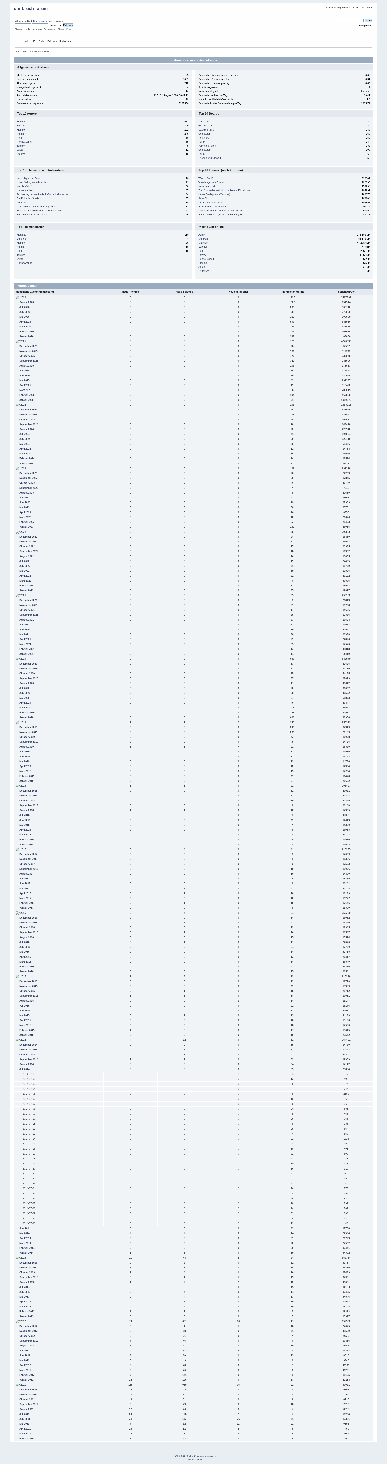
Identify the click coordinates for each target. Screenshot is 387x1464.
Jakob (20, 149)
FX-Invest (203, 271)
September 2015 (28, 995)
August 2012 (26, 1345)
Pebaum (365, 91)
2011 (23, 1384)
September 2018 (28, 805)
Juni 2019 (24, 756)
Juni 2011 (24, 1419)
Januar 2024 (26, 463)
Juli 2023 (24, 497)
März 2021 (25, 644)
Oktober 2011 (27, 1399)
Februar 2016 (27, 966)
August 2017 (26, 873)
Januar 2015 (26, 1035)
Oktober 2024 (27, 419)
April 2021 (25, 639)
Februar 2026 (27, 331)
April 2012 (25, 1365)
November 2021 (28, 605)
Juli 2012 (24, 1350)
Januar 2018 (26, 844)
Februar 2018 (27, 839)
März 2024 (25, 453)
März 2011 (25, 1433)
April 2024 (25, 448)
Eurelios (21, 125)
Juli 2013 (24, 1287)
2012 (23, 1321)
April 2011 (25, 1428)
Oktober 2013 (27, 1272)
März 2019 (25, 771)
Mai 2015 (24, 1015)
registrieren (58, 21)
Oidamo (21, 153)
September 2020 (28, 678)
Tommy (21, 145)
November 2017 (28, 859)
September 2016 (28, 932)
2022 (23, 531)
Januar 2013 (26, 1316)
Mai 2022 (24, 570)
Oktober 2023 (27, 482)
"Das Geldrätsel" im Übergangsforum (37, 206)
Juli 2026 (24, 307)
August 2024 (26, 429)
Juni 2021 (24, 629)
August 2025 (26, 365)
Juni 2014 (24, 1228)
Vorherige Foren (207, 145)
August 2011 (26, 1409)
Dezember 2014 (28, 1044)
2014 (23, 1039)
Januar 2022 (26, 590)
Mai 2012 (24, 1360)
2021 (23, 595)
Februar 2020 (27, 712)
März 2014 (25, 1243)
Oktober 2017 (27, 864)
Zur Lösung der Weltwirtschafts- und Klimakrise (42, 194)
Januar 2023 (26, 526)
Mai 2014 (24, 1233)
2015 (23, 976)
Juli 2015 (24, 1005)
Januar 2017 (26, 907)
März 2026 (25, 326)
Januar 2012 (26, 1379)
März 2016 (25, 961)
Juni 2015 (24, 1010)
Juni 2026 (24, 312)
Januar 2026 (26, 336)
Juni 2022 (24, 566)
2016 (23, 913)
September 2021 (28, 614)
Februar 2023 (27, 522)
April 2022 (25, 575)
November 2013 (28, 1267)
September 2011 (28, 1404)
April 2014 (25, 1238)
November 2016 (28, 922)
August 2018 (26, 810)
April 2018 (25, 829)
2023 (23, 468)
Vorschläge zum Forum (29, 178)
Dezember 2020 (28, 663)
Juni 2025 (24, 375)
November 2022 (28, 541)
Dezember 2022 (28, 536)
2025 (23, 341)
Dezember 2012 (28, 1326)
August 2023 (26, 492)
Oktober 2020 (27, 673)
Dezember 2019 (28, 727)
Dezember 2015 (28, 981)
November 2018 (28, 795)
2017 (23, 849)
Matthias (21, 121)
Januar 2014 (26, 1252)
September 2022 (28, 551)
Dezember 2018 (28, 790)
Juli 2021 (24, 624)
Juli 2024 (24, 434)
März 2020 (25, 707)
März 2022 (25, 580)
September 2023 (28, 488)
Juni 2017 (24, 883)
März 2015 (25, 1025)
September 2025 (28, 360)
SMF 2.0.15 (180, 1456)
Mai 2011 (24, 1423)
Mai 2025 (24, 380)
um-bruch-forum (31, 8)
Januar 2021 (26, 654)
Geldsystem (204, 133)
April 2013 (25, 1301)
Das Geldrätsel (206, 129)
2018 (23, 785)
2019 (23, 722)
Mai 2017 (24, 888)
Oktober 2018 (27, 800)
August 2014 (26, 1064)
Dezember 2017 (28, 854)
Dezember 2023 (28, 473)
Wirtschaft (203, 121)
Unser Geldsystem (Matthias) (32, 182)
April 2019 (25, 766)
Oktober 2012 (27, 1336)
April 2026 (25, 321)
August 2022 (26, 556)
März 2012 (25, 1370)
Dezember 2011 (28, 1389)
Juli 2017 (24, 878)
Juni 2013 (24, 1292)
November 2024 (28, 414)
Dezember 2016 (28, 917)
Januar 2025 (26, 400)
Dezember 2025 (28, 346)
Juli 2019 (24, 751)
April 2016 (25, 956)
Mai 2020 (24, 697)
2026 (23, 297)
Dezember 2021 (28, 600)
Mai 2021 (24, 634)
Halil (19, 137)
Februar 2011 (26, 1438)
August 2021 (26, 619)
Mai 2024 (24, 444)
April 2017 (25, 893)
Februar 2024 (27, 458)
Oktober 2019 (27, 737)
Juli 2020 (24, 688)
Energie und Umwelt (209, 158)
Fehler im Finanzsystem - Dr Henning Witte (40, 210)
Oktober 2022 (27, 546)
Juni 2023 (24, 502)
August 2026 (26, 302)
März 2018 (25, 834)
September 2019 (28, 741)
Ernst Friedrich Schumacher (32, 214)
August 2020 (26, 683)
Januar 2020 (26, 717)
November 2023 (28, 478)
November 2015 (28, 986)
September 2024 (28, 424)
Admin (20, 133)
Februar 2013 (27, 1311)
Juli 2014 (24, 1069)
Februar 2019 (27, 776)
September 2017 (28, 869)
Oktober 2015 (27, 991)
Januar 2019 (26, 781)
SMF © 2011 (193, 1456)
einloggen (42, 21)
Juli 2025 (24, 370)
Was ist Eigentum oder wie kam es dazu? (220, 210)
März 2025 (25, 390)
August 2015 (26, 1000)
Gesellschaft (205, 125)
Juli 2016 (24, 942)
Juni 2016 (24, 947)
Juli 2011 (24, 1414)
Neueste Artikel (25, 190)
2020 (23, 658)
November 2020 (28, 668)
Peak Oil (21, 202)
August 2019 (26, 746)
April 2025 (25, 385)
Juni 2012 (24, 1355)
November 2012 (28, 1331)
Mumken (21, 129)
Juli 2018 (24, 815)
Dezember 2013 (28, 1262)
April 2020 (25, 702)
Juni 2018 (24, 820)
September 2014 (28, 1059)
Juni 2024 (24, 439)
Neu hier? (203, 137)
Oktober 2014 (27, 1054)
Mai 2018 (24, 825)
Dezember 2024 (28, 409)
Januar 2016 (26, 971)
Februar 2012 (27, 1375)
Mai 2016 (24, 951)
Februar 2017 (27, 903)
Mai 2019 (24, 761)
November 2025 (28, 351)
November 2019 (28, 732)
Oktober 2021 (27, 610)
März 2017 (25, 898)
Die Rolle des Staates (29, 198)
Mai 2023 (24, 507)
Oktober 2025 (27, 356)
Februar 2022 (27, 585)
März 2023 (25, 517)
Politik (201, 141)
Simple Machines (208, 1456)
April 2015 (25, 1020)
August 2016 (26, 937)
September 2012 (28, 1340)
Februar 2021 (27, 649)
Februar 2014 (27, 1248)
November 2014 (28, 1049)
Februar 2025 (27, 395)
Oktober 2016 (27, 927)
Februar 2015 (27, 1030)
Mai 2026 (24, 316)
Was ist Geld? (24, 186)
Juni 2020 (24, 693)
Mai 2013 (24, 1296)
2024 (23, 404)
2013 (23, 1257)
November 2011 (28, 1394)
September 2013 (28, 1277)
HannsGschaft (24, 141)
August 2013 (26, 1282)
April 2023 (25, 512)
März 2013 (25, 1306)
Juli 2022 (24, 561)
